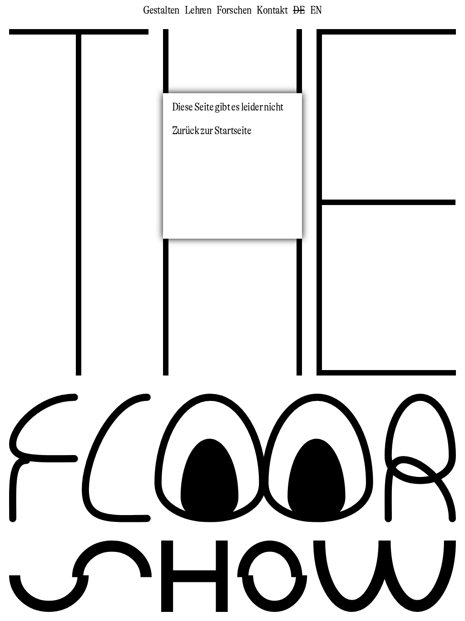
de (299, 10)
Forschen (234, 10)
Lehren (198, 10)
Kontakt (272, 10)
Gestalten (161, 10)
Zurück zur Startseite (211, 131)
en (316, 10)
